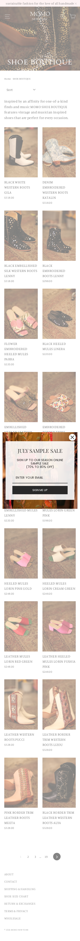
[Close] (72, 437)
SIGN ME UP (40, 490)
